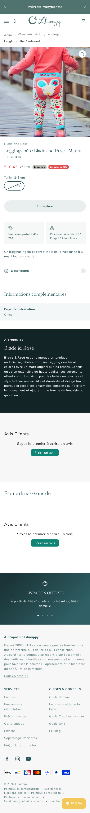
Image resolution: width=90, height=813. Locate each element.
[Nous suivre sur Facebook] (7, 759)
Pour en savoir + (16, 676)
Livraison (11, 697)
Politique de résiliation (46, 792)
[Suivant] (85, 7)
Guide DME (57, 724)
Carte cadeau (14, 724)
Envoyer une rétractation (13, 706)
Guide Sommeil (60, 697)
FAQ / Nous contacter (20, 745)
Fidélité (9, 731)
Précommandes (15, 716)
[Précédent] (5, 7)
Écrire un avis (45, 452)
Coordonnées (53, 788)
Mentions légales (15, 792)
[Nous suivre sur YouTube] (28, 759)
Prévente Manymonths (45, 7)
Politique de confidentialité (22, 788)
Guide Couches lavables (67, 716)
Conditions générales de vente (24, 800)
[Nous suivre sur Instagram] (18, 759)
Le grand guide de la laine (64, 706)
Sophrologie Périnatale (21, 738)
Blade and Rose (16, 144)
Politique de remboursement (22, 796)
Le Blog (54, 731)
